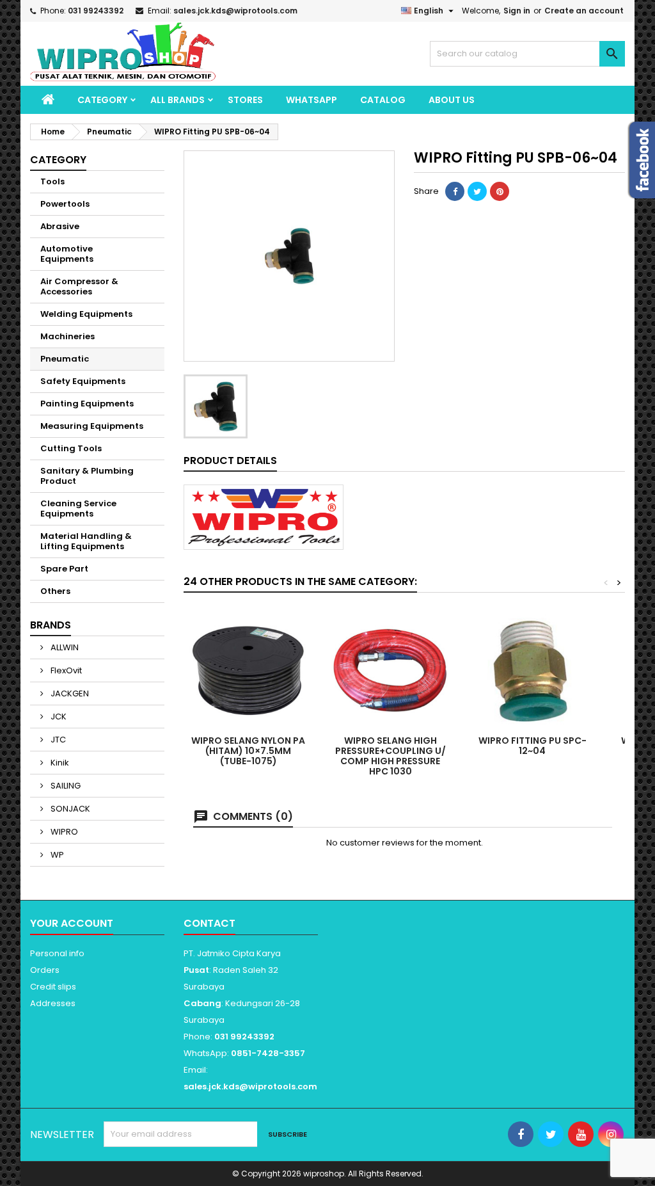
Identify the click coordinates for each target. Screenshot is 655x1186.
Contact (209, 923)
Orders (44, 970)
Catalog (383, 99)
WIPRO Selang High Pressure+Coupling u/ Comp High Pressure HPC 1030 (390, 756)
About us (452, 99)
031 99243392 (95, 10)
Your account (71, 923)
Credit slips (53, 987)
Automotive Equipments (66, 254)
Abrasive (59, 226)
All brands (177, 99)
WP (56, 855)
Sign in (516, 10)
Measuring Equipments (91, 426)
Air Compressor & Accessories (79, 286)
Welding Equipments (86, 314)
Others (55, 591)
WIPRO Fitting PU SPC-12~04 (532, 745)
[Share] (454, 191)
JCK (58, 716)
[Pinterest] (499, 191)
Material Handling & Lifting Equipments (86, 541)
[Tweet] (477, 191)
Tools (52, 181)
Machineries (67, 336)
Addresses (52, 1003)
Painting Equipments (87, 403)
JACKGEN (69, 693)
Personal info (57, 953)
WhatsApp (311, 99)
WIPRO (63, 832)
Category (102, 99)
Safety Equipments (82, 381)
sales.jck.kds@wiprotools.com (235, 10)
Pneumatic (64, 359)
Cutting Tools (71, 448)
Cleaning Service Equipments (78, 508)
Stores (245, 99)
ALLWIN (64, 647)
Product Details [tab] (230, 460)
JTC (57, 739)
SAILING (65, 786)
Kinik (59, 763)
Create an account (584, 10)
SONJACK (69, 809)
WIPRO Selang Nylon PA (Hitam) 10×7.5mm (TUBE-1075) (248, 750)
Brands (50, 625)
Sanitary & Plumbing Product (87, 476)
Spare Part (64, 569)
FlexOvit (65, 670)
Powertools (65, 204)
